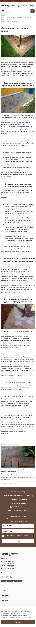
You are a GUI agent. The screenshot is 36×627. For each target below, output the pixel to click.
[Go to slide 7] (9, 483)
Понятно (18, 622)
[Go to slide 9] (11, 483)
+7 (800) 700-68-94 (19, 499)
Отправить (18, 541)
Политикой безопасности (23, 617)
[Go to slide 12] (15, 483)
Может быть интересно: (9, 444)
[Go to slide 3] (4, 483)
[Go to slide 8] (10, 483)
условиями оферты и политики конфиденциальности (17, 537)
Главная (3, 15)
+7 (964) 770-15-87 (7, 566)
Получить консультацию (11, 581)
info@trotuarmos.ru (19, 507)
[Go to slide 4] (5, 483)
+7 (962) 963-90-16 (7, 564)
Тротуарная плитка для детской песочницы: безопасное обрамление (17, 471)
